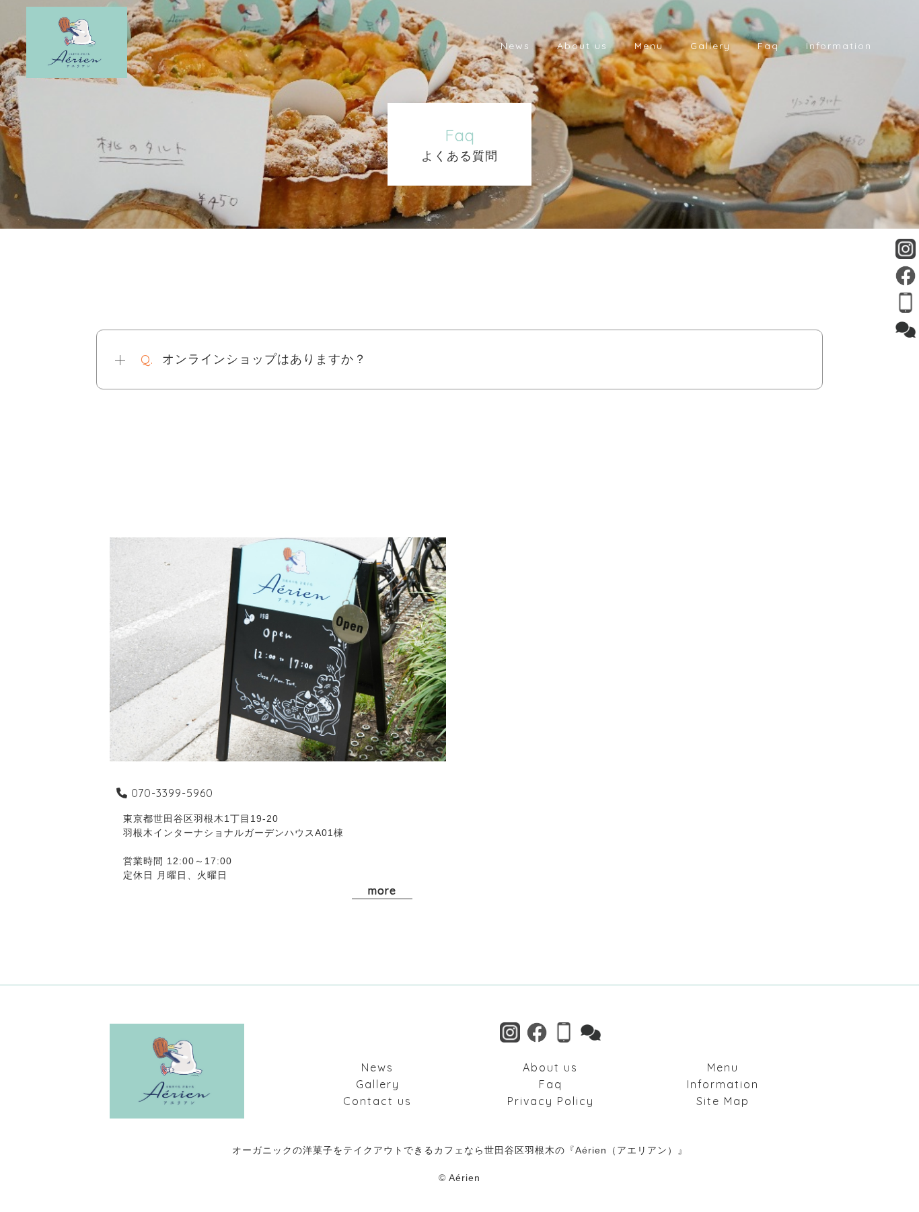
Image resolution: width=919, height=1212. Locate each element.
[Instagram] (905, 250)
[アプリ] (905, 304)
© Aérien (459, 1177)
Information (723, 1084)
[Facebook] (905, 277)
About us (550, 1067)
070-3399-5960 (172, 793)
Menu (723, 1067)
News (377, 1067)
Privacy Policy (550, 1101)
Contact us (377, 1101)
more (382, 890)
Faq (550, 1084)
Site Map (722, 1101)
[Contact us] (905, 331)
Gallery (378, 1084)
